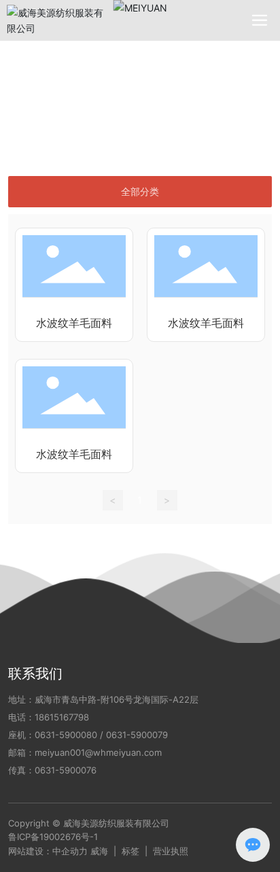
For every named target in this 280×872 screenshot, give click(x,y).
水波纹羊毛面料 (74, 323)
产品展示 (73, 99)
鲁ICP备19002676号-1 (53, 836)
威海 (99, 850)
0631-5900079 (137, 734)
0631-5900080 (66, 734)
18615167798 (62, 717)
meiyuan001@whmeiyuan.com (98, 752)
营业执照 (170, 850)
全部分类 (140, 191)
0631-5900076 (66, 770)
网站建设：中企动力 (48, 850)
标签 (130, 850)
